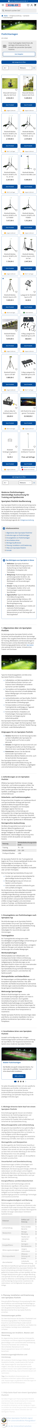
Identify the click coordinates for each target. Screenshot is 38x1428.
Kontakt (9, 550)
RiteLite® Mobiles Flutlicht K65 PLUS (28, 94)
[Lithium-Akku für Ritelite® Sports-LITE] (9, 401)
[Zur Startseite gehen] (13, 5)
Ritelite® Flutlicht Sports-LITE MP (10, 373)
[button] (19, 1419)
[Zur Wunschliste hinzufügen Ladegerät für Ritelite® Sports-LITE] (34, 292)
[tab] (15, 1081)
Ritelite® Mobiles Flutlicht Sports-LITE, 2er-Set (28, 256)
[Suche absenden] (2, 10)
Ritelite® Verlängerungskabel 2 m (10, 452)
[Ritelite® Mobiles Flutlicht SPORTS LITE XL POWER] (9, 203)
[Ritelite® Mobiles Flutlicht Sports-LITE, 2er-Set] (28, 244)
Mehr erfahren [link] (19, 1076)
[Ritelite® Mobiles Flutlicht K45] (9, 324)
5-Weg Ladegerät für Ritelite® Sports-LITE (28, 373)
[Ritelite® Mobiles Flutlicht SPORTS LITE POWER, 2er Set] (28, 122)
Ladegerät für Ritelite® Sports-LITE (28, 296)
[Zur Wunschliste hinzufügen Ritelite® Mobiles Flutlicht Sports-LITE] (16, 292)
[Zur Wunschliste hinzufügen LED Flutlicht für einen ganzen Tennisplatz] (34, 408)
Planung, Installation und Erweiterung (18, 545)
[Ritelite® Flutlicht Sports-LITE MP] (9, 363)
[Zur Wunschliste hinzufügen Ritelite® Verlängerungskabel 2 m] (16, 446)
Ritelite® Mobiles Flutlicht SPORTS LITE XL (10, 256)
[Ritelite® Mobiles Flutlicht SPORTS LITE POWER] (28, 203)
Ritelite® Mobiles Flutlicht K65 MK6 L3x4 (28, 173)
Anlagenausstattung (15, 16)
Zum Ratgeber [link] (19, 54)
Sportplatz (26, 16)
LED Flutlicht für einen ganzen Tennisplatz (28, 412)
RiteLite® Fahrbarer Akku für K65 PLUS (9, 94)
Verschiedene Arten (13, 540)
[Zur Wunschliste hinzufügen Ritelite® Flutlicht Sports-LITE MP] (16, 369)
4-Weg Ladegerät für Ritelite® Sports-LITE (28, 335)
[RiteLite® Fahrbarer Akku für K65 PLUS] (9, 83)
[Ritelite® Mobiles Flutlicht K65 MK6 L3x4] (28, 163)
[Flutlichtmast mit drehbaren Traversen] (28, 440)
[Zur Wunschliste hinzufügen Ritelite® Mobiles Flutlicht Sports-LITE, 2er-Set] (34, 251)
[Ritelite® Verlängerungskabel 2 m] (9, 440)
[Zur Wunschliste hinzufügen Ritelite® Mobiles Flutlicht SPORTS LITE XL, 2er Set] (16, 169)
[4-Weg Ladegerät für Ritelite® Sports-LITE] (28, 324)
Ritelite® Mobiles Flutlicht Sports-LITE (9, 296)
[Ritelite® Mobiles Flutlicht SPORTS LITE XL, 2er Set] (9, 163)
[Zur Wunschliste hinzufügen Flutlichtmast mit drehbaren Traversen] (34, 446)
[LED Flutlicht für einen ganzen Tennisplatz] (28, 401)
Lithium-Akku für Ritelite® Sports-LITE (10, 412)
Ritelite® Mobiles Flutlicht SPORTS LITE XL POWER (10, 215)
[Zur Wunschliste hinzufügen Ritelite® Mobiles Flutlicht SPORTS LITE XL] (16, 251)
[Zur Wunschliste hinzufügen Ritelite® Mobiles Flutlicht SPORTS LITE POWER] (34, 210)
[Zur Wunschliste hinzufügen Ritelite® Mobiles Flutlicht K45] (16, 330)
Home (6, 16)
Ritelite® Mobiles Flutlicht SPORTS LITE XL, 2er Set (10, 174)
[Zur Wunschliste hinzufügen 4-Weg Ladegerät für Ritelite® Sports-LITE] (34, 330)
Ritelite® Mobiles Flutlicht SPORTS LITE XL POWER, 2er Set (10, 134)
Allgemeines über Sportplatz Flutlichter (19, 533)
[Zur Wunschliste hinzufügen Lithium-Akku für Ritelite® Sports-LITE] (16, 408)
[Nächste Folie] (26, 1081)
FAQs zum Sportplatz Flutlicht (16, 548)
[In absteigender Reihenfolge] (34, 68)
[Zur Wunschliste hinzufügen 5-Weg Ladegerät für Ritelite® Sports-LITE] (34, 369)
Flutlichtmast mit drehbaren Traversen (28, 451)
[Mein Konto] (31, 5)
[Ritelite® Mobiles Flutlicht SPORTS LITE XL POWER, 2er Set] (9, 122)
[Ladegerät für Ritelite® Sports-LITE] (28, 285)
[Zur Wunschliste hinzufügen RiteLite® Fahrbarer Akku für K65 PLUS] (16, 90)
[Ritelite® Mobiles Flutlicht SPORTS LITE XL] (9, 244)
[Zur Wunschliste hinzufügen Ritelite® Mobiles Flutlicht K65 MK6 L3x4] (34, 169)
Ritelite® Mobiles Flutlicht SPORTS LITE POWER (28, 215)
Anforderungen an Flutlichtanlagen (18, 535)
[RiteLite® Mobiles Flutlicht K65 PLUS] (28, 83)
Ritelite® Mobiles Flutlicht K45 (10, 335)
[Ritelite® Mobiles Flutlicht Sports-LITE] (9, 285)
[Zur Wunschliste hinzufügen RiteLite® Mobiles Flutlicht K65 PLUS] (34, 90)
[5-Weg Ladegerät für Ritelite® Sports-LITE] (28, 363)
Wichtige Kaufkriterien (13, 543)
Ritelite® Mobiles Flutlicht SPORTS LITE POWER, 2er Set (28, 134)
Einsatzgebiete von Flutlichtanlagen (18, 538)
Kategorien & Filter (20, 62)
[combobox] (19, 10)
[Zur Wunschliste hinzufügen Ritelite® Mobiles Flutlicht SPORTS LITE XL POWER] (16, 210)
